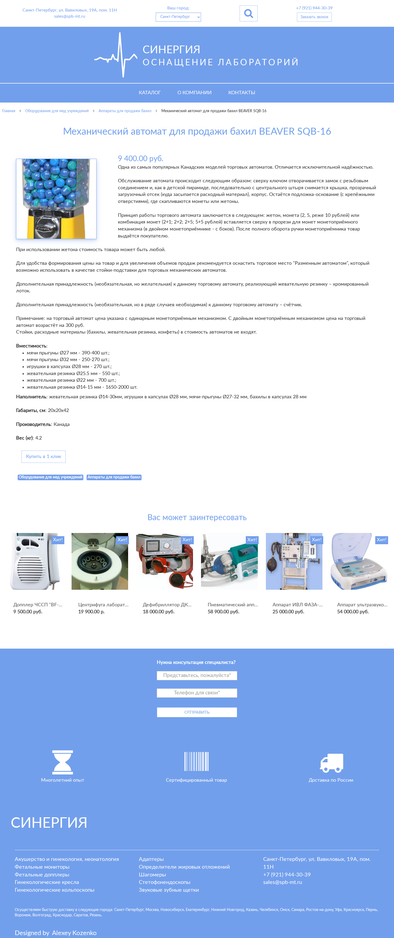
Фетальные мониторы (42, 867)
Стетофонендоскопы (164, 882)
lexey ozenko (74, 933)
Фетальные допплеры (42, 875)
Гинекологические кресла (47, 882)
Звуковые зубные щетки (169, 890)
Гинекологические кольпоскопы (54, 890)
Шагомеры (152, 875)
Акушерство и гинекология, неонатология (67, 859)
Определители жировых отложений (184, 867)
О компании (194, 92)
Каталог (150, 92)
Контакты (241, 92)
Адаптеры (151, 859)
